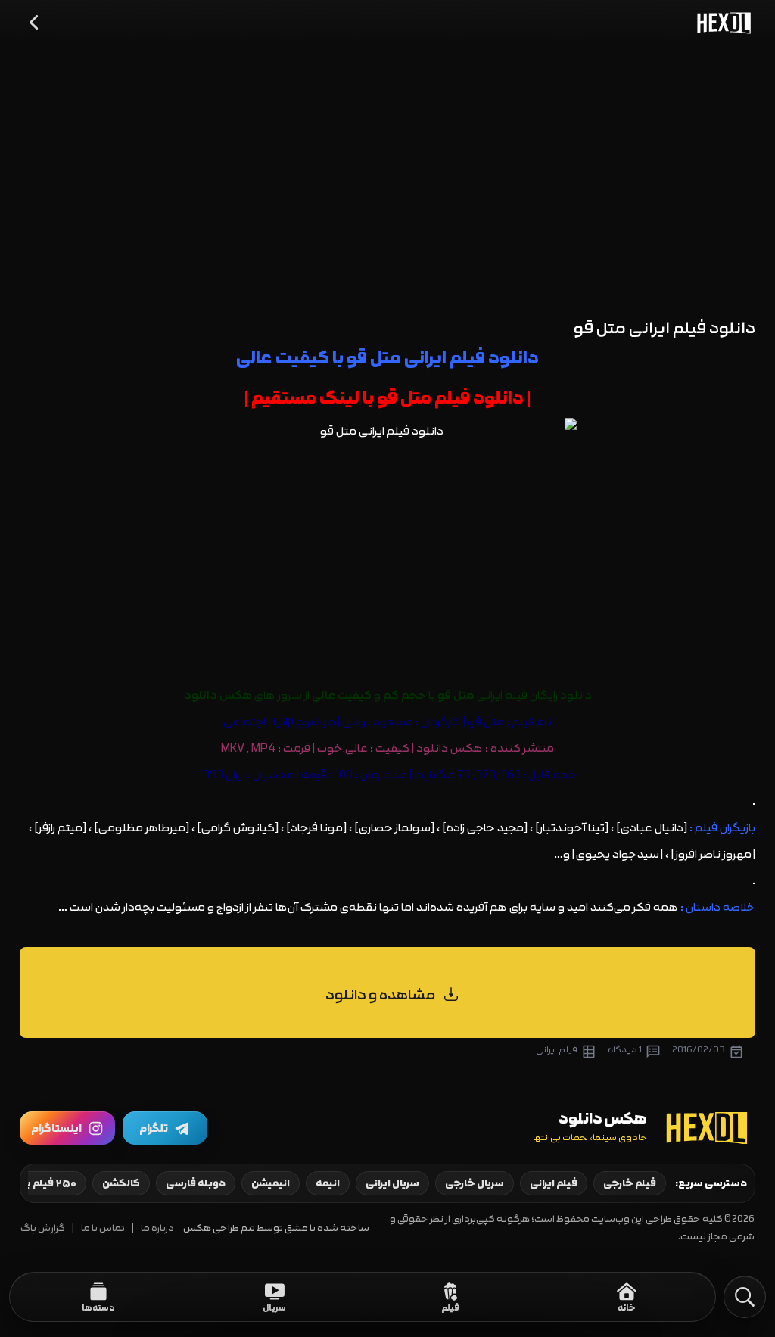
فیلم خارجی (629, 1183)
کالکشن (121, 1183)
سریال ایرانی (392, 1183)
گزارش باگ (42, 1228)
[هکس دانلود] (720, 23)
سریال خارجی (474, 1183)
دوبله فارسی (196, 1183)
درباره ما (157, 1228)
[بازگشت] (35, 23)
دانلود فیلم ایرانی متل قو (664, 328)
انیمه (328, 1183)
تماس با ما (103, 1228)
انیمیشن (270, 1183)
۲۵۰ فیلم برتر (46, 1183)
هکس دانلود (449, 748)
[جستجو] (745, 1297)
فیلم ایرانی (553, 1183)
